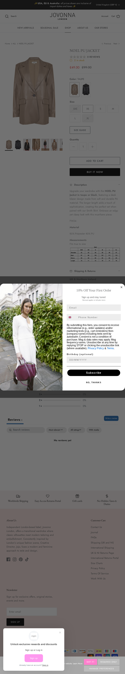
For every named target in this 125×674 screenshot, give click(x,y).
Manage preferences (101, 668)
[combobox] (72, 317)
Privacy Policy (96, 348)
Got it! (90, 661)
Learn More (77, 663)
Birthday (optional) (80, 354)
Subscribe (94, 372)
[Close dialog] (122, 287)
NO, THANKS (93, 382)
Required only (108, 661)
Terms (110, 348)
